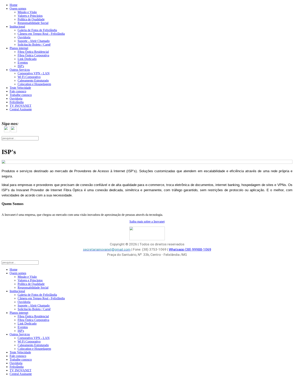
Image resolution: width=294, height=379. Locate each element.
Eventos (23, 62)
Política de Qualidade (31, 19)
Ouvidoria (24, 37)
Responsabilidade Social (33, 23)
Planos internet (19, 48)
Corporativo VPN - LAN (34, 73)
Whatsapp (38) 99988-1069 (190, 249)
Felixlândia (17, 102)
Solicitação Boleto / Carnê (34, 44)
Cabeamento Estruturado (33, 80)
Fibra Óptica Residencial (33, 51)
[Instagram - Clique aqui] (14, 131)
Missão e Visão (27, 12)
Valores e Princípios (30, 15)
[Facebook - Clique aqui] (7, 131)
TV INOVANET (20, 105)
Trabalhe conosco (21, 95)
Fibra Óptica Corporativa (33, 55)
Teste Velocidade (20, 87)
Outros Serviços (20, 69)
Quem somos (18, 8)
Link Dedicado (27, 59)
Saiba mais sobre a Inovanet (147, 221)
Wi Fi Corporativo (29, 77)
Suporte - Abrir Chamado (34, 41)
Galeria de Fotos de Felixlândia (37, 30)
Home (13, 5)
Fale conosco (18, 91)
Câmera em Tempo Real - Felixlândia (41, 33)
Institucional (17, 26)
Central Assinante (21, 109)
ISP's (21, 66)
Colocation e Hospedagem (34, 84)
